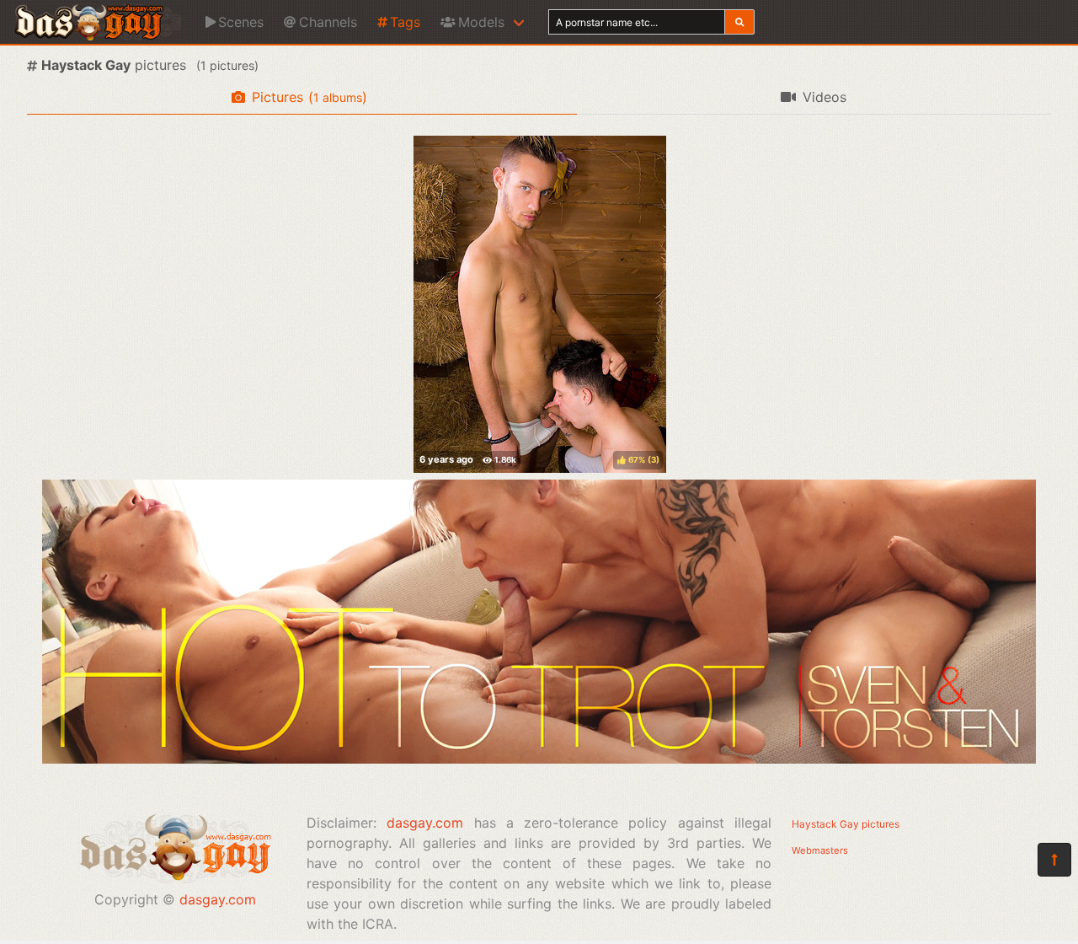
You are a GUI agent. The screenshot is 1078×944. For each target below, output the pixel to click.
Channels (328, 21)
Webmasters (820, 850)
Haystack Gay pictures (845, 824)
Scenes (241, 21)
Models (481, 21)
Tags (405, 21)
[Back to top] (1054, 860)
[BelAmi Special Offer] (539, 758)
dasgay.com (217, 899)
